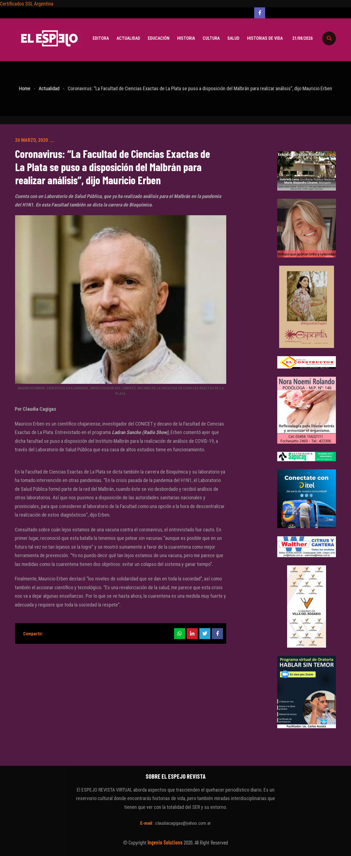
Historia (186, 38)
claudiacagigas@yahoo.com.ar (183, 823)
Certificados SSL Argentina (26, 4)
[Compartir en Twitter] (204, 633)
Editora (101, 38)
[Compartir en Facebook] (217, 633)
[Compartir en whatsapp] (179, 633)
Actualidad (128, 38)
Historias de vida (265, 38)
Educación (158, 38)
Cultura (211, 38)
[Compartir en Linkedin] (192, 633)
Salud (233, 38)
